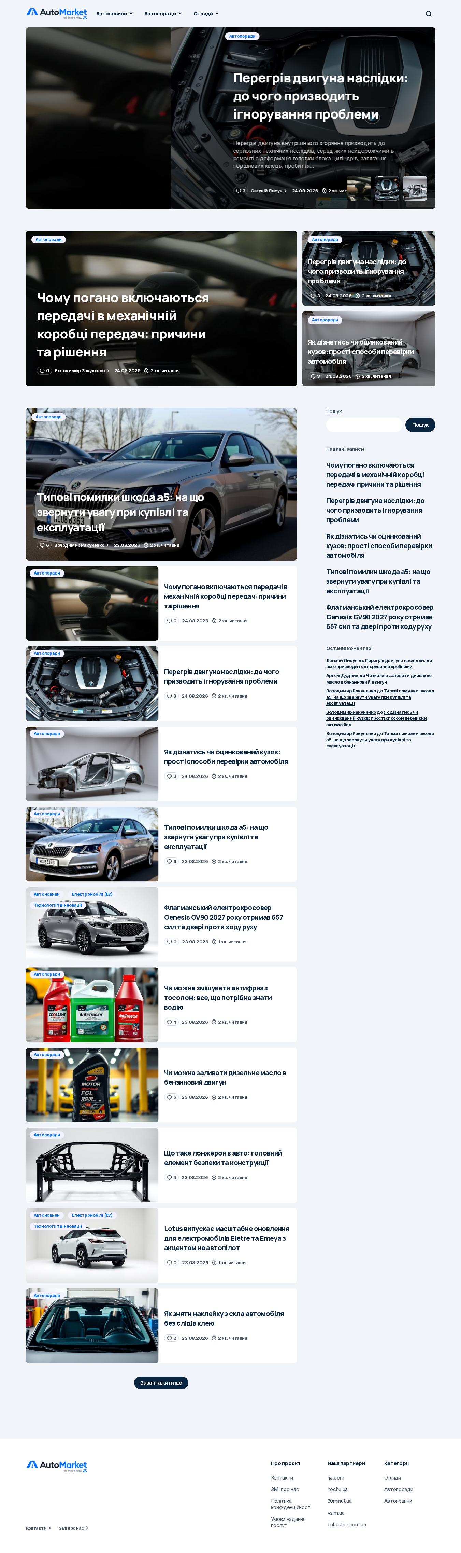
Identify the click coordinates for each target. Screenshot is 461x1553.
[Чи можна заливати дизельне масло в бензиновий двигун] (92, 1085)
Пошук (334, 411)
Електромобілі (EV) (92, 894)
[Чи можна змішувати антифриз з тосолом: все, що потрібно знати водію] (92, 1004)
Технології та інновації (58, 905)
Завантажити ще (161, 1382)
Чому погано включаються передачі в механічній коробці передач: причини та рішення (375, 474)
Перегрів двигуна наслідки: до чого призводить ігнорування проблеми (375, 510)
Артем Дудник (342, 675)
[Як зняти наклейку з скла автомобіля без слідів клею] (92, 1325)
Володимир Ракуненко (351, 690)
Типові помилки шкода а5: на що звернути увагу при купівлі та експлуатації (378, 581)
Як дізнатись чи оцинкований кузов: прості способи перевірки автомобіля (379, 545)
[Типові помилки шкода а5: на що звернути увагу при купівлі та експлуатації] (161, 484)
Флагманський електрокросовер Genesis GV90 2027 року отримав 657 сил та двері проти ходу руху (380, 617)
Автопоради (48, 36)
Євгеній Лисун (342, 660)
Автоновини (47, 894)
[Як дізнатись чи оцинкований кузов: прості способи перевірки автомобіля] (368, 348)
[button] (428, 14)
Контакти (36, 1528)
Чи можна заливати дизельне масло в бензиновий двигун (379, 678)
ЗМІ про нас (71, 1528)
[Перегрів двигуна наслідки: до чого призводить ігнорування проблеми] (230, 118)
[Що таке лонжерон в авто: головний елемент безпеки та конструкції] (92, 1165)
